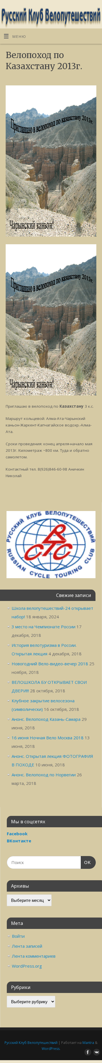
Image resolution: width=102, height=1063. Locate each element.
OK (86, 862)
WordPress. (51, 1048)
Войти (18, 936)
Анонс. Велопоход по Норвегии (44, 774)
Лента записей (27, 946)
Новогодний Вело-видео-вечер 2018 (50, 663)
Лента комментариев (34, 956)
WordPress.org (27, 966)
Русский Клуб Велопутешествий (31, 1042)
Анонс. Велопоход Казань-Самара (46, 719)
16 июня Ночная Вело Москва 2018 (48, 737)
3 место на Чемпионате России (43, 626)
